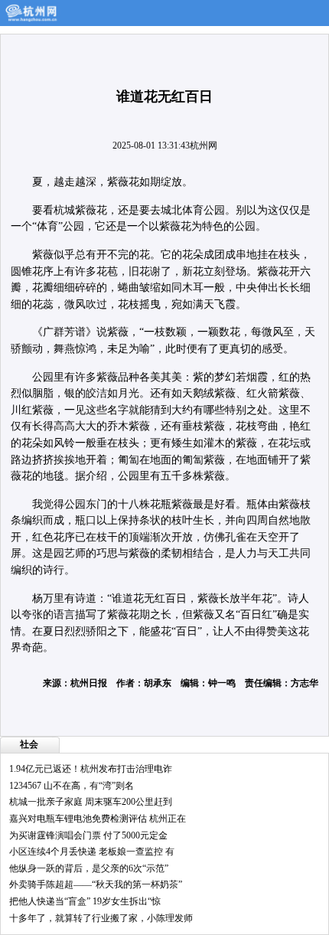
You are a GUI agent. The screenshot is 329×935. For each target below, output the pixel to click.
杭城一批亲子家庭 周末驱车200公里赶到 (90, 801)
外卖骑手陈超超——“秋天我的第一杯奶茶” (95, 884)
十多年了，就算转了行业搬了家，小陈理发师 (101, 918)
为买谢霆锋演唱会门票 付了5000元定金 (88, 835)
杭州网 (203, 145)
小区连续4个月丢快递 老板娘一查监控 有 (91, 851)
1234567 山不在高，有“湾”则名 (71, 785)
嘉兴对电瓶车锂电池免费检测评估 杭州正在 (97, 818)
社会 (29, 744)
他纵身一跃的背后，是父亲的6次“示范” (88, 868)
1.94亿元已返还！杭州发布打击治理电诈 (90, 768)
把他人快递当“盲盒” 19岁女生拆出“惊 (85, 901)
